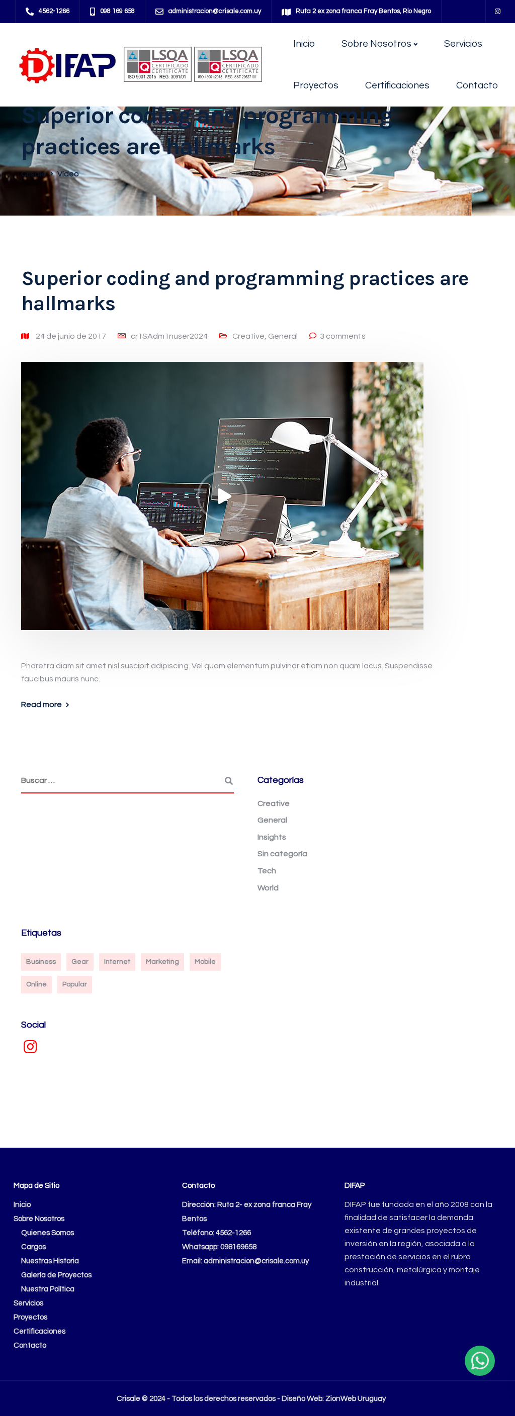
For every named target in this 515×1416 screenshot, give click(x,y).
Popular (74, 984)
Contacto (477, 85)
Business (41, 961)
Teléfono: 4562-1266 (216, 1233)
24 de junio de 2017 (72, 336)
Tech (267, 871)
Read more (41, 704)
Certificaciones (397, 85)
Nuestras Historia (50, 1261)
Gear (80, 961)
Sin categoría (282, 854)
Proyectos (315, 85)
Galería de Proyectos (56, 1275)
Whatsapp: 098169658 (219, 1247)
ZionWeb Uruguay (355, 1398)
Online (36, 984)
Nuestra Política (47, 1289)
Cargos (33, 1247)
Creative (248, 336)
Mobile (205, 961)
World (268, 888)
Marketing (162, 961)
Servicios (463, 44)
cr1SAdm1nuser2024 (169, 336)
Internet (117, 961)
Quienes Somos (47, 1233)
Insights (272, 837)
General (283, 336)
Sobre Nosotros (376, 44)
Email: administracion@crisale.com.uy (245, 1261)
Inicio (304, 44)
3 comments (343, 336)
